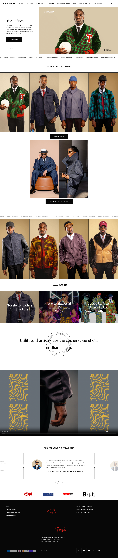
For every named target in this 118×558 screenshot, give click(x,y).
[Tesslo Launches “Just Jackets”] (19, 307)
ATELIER (51, 3)
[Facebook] (78, 550)
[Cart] (111, 4)
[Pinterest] (98, 550)
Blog (74, 3)
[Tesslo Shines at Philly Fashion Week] (59, 307)
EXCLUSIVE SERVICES (63, 3)
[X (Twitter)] (93, 550)
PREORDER (14, 39)
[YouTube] (88, 550)
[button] (7, 48)
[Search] (114, 3)
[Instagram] (83, 550)
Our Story (29, 3)
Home (21, 3)
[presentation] (23, 466)
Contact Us (98, 3)
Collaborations (85, 3)
